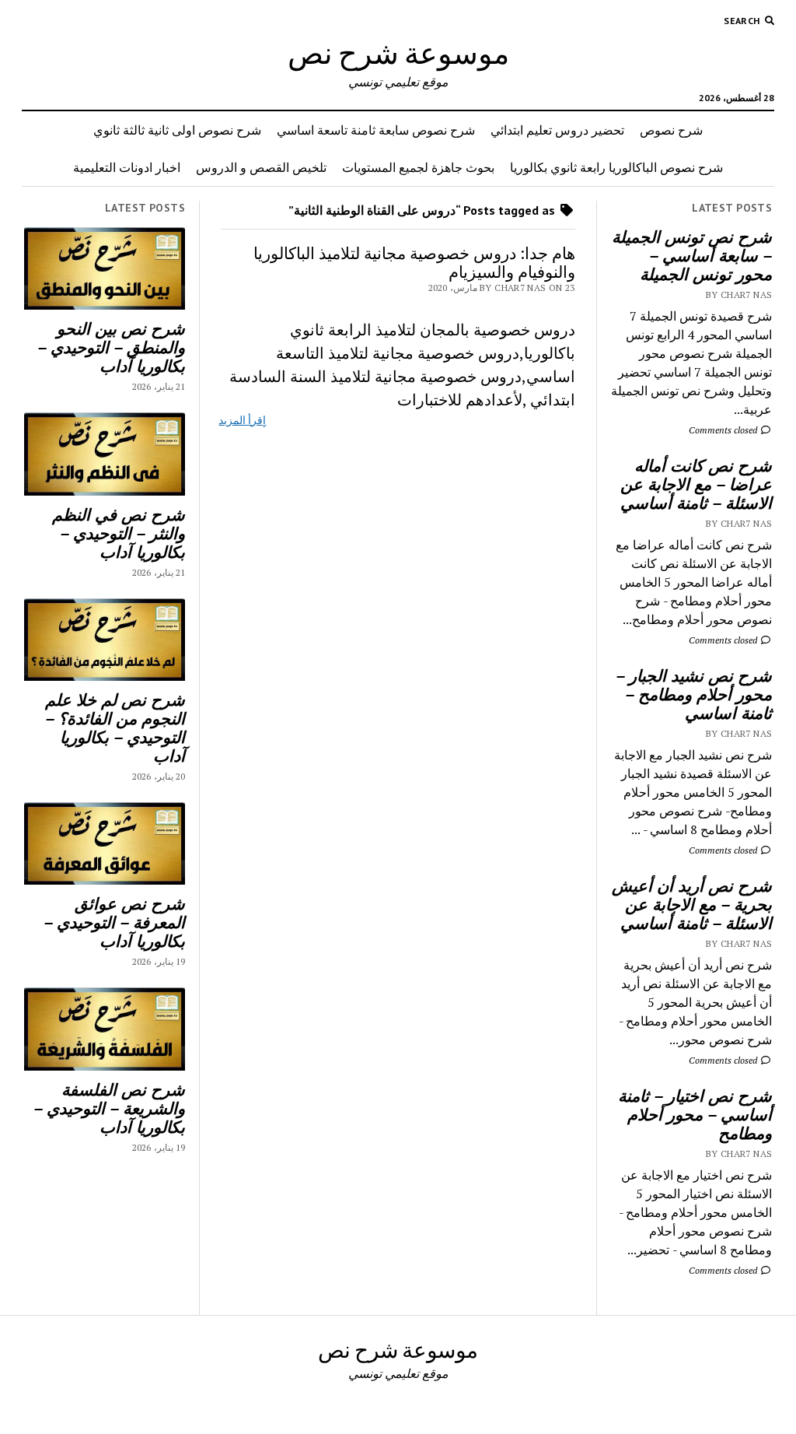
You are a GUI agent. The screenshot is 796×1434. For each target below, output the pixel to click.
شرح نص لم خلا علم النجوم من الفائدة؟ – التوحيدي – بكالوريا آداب (115, 727)
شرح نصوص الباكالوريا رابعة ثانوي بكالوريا (616, 167)
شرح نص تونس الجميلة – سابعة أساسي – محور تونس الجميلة (692, 255)
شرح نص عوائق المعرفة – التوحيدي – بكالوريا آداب (114, 922)
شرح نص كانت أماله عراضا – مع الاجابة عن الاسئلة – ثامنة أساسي (696, 484)
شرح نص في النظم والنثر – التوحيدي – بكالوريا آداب (118, 533)
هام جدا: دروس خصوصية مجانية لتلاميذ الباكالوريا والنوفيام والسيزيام (414, 262)
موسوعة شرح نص (398, 52)
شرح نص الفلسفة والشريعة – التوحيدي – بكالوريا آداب (109, 1108)
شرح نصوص (671, 130)
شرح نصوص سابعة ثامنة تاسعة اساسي (376, 130)
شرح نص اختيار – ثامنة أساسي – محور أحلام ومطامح (695, 1114)
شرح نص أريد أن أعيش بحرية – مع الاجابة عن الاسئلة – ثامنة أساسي (692, 904)
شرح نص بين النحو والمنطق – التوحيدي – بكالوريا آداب (111, 347)
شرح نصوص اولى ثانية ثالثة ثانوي (177, 130)
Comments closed (724, 430)
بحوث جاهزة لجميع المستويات (418, 167)
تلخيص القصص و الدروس (261, 167)
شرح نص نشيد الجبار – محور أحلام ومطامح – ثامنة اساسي (694, 694)
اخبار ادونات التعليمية (126, 167)
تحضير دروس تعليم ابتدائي (557, 130)
